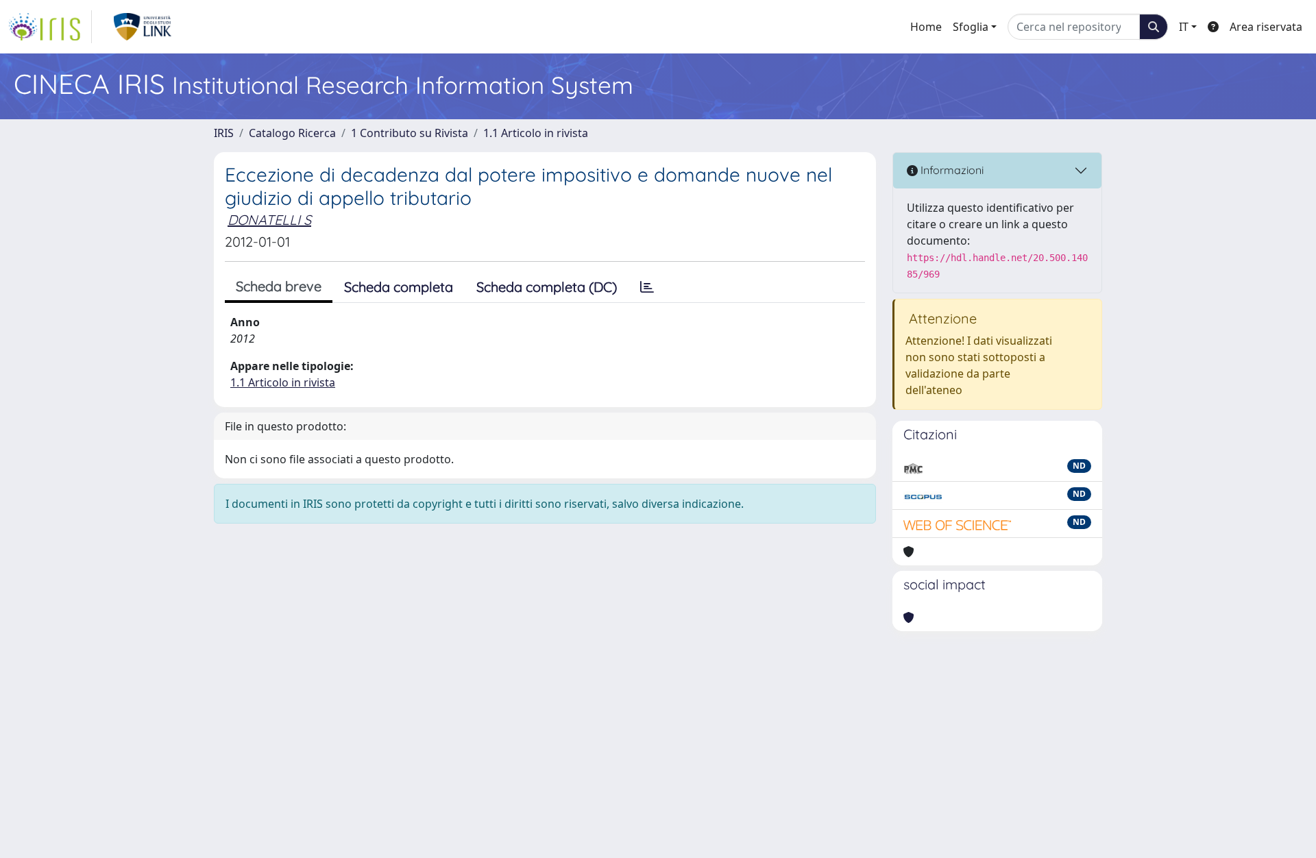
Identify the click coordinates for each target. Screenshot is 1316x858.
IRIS (224, 132)
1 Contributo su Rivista (409, 132)
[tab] (647, 287)
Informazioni (951, 170)
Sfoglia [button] (970, 26)
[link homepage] (50, 26)
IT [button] (1184, 26)
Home (926, 26)
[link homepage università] (143, 26)
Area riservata (1266, 26)
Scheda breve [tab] (278, 286)
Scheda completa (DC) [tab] (546, 286)
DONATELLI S (269, 219)
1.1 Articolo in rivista (535, 132)
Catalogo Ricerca (292, 132)
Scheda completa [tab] (398, 286)
